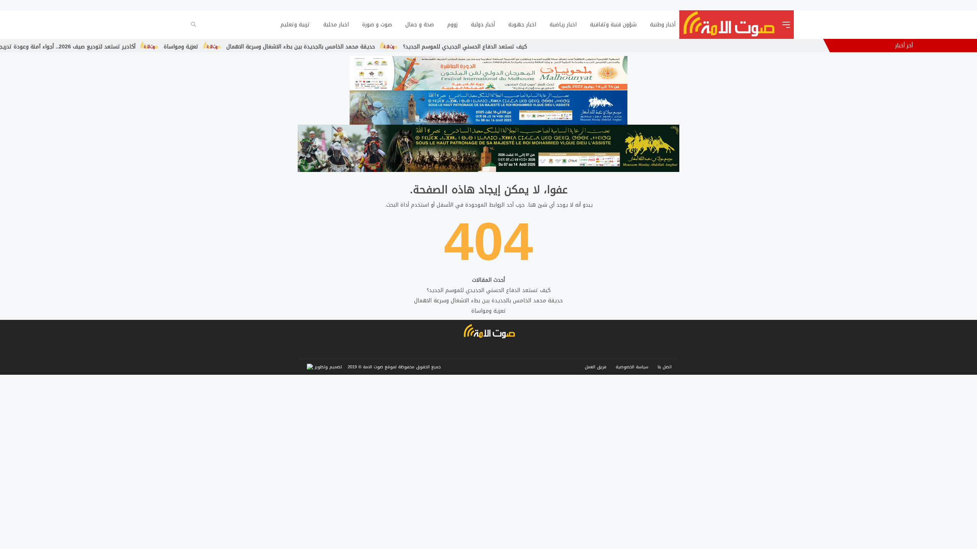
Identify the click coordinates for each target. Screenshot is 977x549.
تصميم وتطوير (327, 367)
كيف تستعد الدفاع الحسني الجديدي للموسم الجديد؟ (517, 47)
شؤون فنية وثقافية (613, 24)
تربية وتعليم (295, 24)
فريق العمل (595, 367)
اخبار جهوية (522, 24)
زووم (452, 24)
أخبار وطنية (663, 24)
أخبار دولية (483, 24)
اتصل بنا (665, 367)
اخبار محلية (336, 24)
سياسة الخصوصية (632, 367)
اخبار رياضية (563, 24)
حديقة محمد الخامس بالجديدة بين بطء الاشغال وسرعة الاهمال (351, 47)
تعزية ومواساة (232, 47)
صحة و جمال (419, 24)
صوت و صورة (377, 24)
